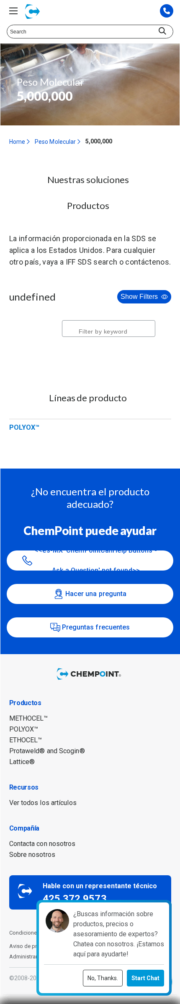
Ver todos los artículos (43, 803)
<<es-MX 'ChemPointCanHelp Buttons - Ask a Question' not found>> (96, 560)
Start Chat (145, 978)
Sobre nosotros (32, 855)
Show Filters (139, 296)
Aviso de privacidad (33, 946)
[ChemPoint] (90, 680)
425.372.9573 (75, 898)
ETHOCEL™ (25, 740)
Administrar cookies (34, 956)
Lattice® (22, 762)
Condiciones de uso (34, 933)
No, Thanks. (102, 978)
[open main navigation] (13, 11)
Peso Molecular (55, 141)
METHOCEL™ (28, 718)
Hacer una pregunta (96, 594)
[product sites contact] (166, 11)
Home (17, 141)
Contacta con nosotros (42, 844)
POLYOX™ (24, 427)
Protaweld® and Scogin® (47, 751)
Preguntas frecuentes (96, 627)
